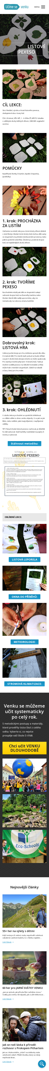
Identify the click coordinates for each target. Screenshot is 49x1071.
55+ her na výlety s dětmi (18, 931)
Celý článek (6, 942)
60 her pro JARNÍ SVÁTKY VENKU (22, 988)
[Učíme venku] (16, 7)
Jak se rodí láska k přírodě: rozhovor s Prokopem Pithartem (22, 1046)
